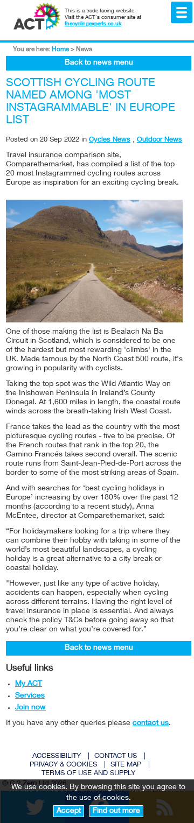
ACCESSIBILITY (56, 756)
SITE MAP (125, 765)
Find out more (116, 811)
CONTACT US (115, 756)
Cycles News (109, 140)
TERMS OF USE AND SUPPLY (88, 773)
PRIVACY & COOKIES (63, 765)
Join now (30, 708)
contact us (151, 723)
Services (30, 696)
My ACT (28, 684)
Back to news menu (99, 63)
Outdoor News (159, 140)
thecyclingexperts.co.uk (93, 24)
